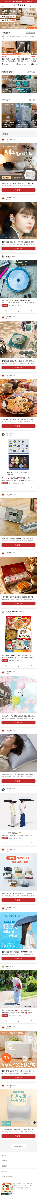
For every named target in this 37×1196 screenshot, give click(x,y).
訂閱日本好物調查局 (8, 1177)
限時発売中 (18, 190)
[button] (12, 27)
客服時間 (4, 1171)
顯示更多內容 (18, 1146)
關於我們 (4, 1155)
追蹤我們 (4, 1166)
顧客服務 (4, 1160)
